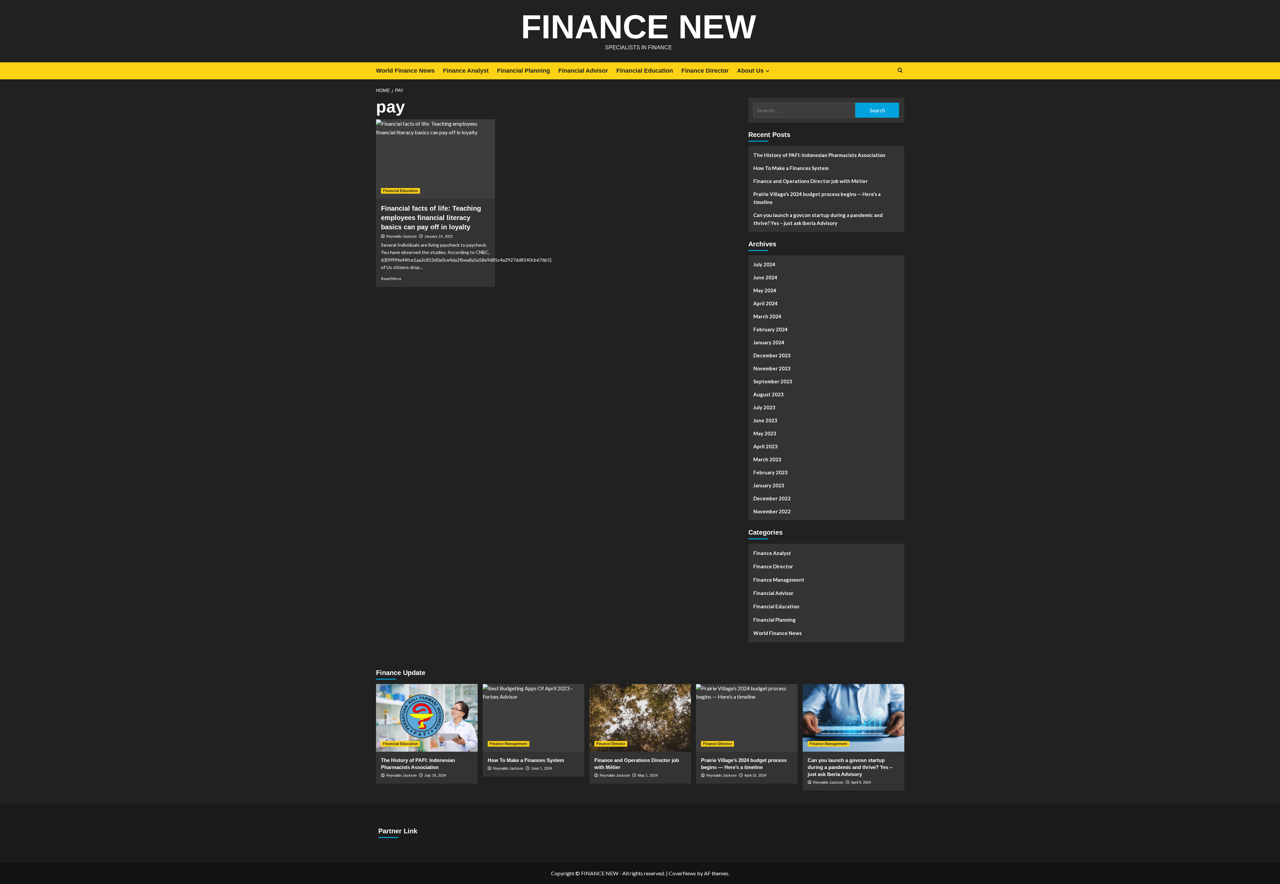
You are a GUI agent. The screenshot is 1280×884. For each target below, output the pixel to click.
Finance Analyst (466, 70)
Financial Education (644, 70)
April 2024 (765, 303)
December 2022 (772, 498)
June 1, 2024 (541, 768)
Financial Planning (523, 70)
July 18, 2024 (435, 775)
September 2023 (772, 381)
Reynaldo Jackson (401, 236)
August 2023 (768, 394)
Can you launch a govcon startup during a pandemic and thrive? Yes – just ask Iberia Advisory (818, 219)
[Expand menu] (767, 71)
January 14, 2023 (438, 236)
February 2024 (770, 329)
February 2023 (770, 472)
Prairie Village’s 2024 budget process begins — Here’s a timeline (817, 198)
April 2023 (765, 446)
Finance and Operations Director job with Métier (810, 181)
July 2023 (764, 407)
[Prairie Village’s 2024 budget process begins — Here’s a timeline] (747, 718)
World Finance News (405, 70)
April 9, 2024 (861, 782)
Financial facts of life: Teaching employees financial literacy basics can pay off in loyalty (431, 218)
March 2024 (767, 316)
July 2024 (764, 264)
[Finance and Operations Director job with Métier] (640, 718)
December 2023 (772, 355)
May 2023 (764, 433)
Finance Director (705, 70)
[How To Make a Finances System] (533, 718)
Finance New (638, 26)
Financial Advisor (583, 70)
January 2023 (768, 485)
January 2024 (768, 342)
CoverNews (682, 873)
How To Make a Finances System (791, 168)
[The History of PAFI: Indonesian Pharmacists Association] (427, 718)
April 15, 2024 (755, 775)
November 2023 (772, 368)
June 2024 (765, 277)
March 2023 (767, 459)
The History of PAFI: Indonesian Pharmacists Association (819, 155)
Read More (391, 278)
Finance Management (778, 580)
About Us (750, 70)
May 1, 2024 (648, 775)
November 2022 (772, 511)
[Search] (900, 70)
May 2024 (764, 290)
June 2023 (765, 420)
